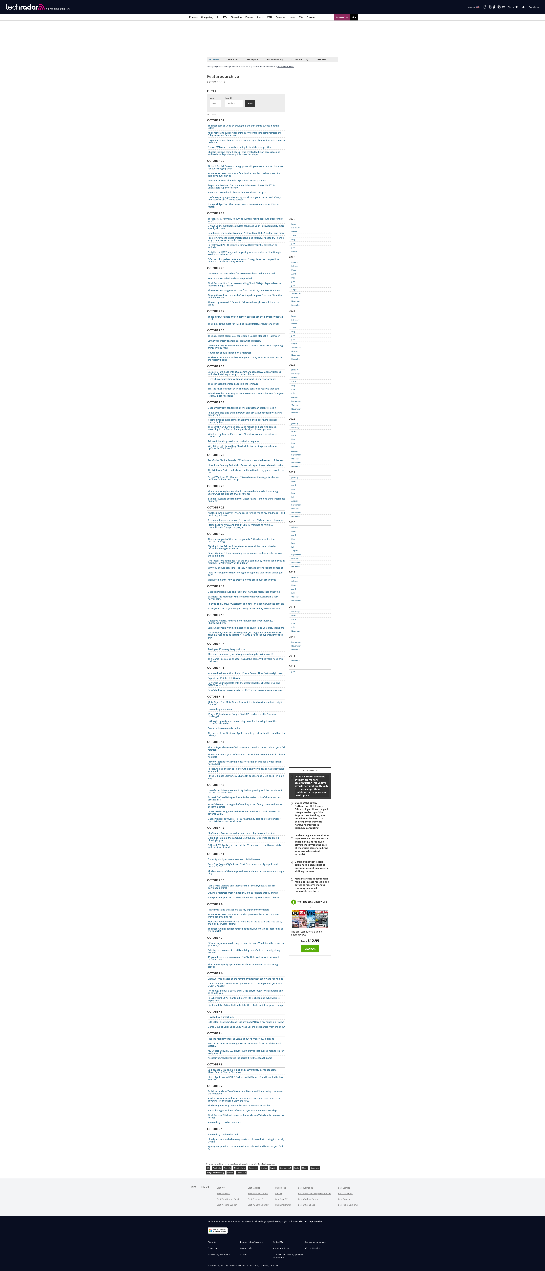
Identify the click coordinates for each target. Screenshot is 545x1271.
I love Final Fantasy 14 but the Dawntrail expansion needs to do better (245, 465)
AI (218, 17)
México (264, 1168)
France (230, 1172)
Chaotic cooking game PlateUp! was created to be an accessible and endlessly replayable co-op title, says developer (244, 153)
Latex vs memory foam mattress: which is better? (234, 340)
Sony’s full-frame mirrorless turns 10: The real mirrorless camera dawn (246, 690)
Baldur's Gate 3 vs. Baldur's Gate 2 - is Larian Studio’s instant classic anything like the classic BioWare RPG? (244, 1099)
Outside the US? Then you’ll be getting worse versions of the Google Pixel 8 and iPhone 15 (244, 253)
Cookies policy (246, 1248)
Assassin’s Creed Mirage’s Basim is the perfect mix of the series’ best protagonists (244, 798)
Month (228, 98)
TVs (225, 17)
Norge (304, 1168)
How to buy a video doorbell (223, 1134)
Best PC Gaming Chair (258, 1204)
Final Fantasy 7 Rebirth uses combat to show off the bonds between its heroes (246, 1116)
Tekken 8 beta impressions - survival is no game (233, 441)
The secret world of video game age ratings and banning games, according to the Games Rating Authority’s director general (242, 428)
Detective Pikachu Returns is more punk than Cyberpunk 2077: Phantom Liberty (241, 621)
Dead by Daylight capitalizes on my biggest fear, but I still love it (242, 407)
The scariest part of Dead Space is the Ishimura (233, 383)
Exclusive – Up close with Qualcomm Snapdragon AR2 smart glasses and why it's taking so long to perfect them (244, 373)
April (293, 235)
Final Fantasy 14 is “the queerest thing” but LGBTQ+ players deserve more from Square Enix (244, 284)
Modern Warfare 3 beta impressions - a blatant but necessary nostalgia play (246, 872)
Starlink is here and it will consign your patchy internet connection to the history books (245, 358)
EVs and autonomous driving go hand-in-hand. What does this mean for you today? (246, 944)
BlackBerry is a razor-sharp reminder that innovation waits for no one (245, 978)
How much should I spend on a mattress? (230, 352)
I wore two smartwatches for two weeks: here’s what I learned (241, 273)
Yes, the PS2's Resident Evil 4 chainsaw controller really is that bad (243, 388)
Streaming (236, 17)
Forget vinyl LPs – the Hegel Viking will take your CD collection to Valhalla (242, 246)
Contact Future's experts (251, 1242)
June (293, 243)
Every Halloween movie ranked (224, 728)
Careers (244, 1254)
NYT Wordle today (300, 59)
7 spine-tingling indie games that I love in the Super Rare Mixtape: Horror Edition (243, 421)
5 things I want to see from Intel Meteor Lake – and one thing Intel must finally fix (246, 500)
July (293, 247)
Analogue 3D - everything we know (226, 649)
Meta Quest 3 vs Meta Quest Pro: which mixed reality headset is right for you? (245, 703)
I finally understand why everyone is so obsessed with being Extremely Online (246, 1140)
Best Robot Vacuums (348, 1204)
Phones (193, 17)
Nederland (241, 1172)
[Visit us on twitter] (489, 7)
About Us (212, 1242)
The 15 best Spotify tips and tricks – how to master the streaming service (243, 965)
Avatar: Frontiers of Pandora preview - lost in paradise (237, 180)
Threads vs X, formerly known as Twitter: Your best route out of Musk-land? (246, 220)
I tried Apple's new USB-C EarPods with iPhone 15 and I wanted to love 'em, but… (246, 1078)
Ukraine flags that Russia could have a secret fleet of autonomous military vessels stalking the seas (311, 866)
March (294, 231)
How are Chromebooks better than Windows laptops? (237, 192)
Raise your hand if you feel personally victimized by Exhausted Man (244, 608)
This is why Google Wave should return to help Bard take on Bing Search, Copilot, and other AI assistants (243, 492)
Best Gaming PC (255, 1199)
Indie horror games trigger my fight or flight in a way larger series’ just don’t (245, 573)
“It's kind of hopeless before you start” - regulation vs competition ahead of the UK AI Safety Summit (243, 260)
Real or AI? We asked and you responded (230, 278)
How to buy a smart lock (221, 1017)
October (294, 297)
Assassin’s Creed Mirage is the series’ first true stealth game (240, 1057)
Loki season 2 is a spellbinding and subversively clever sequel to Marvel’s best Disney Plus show (242, 1071)
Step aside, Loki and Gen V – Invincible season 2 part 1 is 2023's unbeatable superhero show (241, 186)
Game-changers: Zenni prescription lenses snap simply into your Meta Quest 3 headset (245, 984)
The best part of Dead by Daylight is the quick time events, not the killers (243, 127)
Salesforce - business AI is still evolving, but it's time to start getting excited (244, 951)
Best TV (278, 1193)
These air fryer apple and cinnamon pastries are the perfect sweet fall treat (245, 318)
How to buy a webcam (220, 709)
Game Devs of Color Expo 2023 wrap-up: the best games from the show (246, 1026)
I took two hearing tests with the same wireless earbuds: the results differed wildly (244, 812)
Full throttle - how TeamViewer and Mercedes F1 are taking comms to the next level (245, 1092)
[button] (534, 7)
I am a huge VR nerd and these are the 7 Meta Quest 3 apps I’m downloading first (241, 886)
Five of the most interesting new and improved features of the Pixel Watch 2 (244, 1044)
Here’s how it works (285, 66)
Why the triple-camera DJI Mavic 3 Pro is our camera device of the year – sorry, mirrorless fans (246, 394)
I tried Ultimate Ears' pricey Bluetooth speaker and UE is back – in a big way (246, 777)
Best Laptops (254, 1187)
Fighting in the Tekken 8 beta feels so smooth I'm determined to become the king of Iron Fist (242, 547)
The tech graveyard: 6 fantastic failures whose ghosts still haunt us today (243, 303)
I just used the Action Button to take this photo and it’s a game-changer (246, 1005)
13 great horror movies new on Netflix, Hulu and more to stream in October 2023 (244, 958)
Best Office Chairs (306, 1204)
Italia (296, 1168)
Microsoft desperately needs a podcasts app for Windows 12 (240, 654)
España (273, 1168)
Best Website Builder (227, 1204)
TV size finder (231, 59)
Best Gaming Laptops (258, 1193)
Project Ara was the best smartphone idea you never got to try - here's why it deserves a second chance (246, 239)
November (296, 301)
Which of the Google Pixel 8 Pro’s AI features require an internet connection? (242, 435)
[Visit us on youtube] (494, 7)
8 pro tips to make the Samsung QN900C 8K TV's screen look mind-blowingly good (244, 839)
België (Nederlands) (215, 1172)
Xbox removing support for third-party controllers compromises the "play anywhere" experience (244, 134)
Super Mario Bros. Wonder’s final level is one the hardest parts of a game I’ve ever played (244, 174)
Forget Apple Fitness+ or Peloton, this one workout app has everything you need (246, 770)
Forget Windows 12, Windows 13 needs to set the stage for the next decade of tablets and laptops (244, 478)
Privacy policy (214, 1248)
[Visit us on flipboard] (499, 7)
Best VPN (321, 59)
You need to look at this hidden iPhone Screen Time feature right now (245, 673)
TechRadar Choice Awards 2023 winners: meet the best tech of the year (246, 460)
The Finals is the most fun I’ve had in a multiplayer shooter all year (243, 323)
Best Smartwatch (283, 1204)
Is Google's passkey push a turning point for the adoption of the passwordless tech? (242, 722)
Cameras (280, 17)
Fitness (249, 17)
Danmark (315, 1168)
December (295, 305)
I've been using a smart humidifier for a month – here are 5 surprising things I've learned (245, 346)
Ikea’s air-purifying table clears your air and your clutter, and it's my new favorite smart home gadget (244, 198)
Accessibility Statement (219, 1254)
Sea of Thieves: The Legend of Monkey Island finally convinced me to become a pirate (245, 805)
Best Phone (280, 1187)
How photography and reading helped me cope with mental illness (243, 897)
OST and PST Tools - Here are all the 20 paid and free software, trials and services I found (244, 846)
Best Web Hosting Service (229, 1199)
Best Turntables (305, 1187)
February (295, 227)
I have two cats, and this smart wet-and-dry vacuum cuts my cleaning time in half (245, 414)
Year (212, 98)
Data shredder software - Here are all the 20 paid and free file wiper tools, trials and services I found (244, 820)
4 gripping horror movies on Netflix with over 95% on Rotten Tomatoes (246, 520)
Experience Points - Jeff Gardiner (225, 678)
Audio (260, 17)
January (294, 224)
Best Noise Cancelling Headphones (314, 1193)
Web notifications (313, 1248)
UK (208, 1168)
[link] (312, 902)
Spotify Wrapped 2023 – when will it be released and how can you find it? (245, 1147)
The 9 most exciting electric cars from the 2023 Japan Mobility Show (244, 290)
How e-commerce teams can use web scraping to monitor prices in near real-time (246, 141)
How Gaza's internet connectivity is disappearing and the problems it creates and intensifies (245, 791)
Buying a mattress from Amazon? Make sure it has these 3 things (243, 892)
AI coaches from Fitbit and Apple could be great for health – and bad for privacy (246, 734)
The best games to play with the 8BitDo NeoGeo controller (239, 1105)
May (293, 239)
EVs (301, 17)
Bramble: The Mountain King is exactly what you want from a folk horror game (243, 597)
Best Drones (344, 1199)
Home (292, 17)
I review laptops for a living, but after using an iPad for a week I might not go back (245, 762)
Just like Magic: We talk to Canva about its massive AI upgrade (241, 1038)
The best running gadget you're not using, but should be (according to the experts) (245, 930)
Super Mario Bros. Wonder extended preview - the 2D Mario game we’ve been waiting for (243, 915)
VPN (269, 17)
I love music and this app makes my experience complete (238, 909)
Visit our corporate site (310, 1221)
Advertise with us (280, 1248)
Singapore (253, 1168)
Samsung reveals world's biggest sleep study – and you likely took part (246, 627)
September (296, 293)
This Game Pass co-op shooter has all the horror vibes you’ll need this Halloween (245, 660)
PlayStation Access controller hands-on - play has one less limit (241, 833)
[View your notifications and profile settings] (523, 7)
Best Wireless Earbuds (308, 1199)
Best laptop (252, 59)
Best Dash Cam (345, 1193)
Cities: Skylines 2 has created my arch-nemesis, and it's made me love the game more (245, 554)
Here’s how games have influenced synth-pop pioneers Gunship (242, 1110)
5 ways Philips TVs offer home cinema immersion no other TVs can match (243, 205)
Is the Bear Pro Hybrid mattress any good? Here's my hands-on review (246, 1022)
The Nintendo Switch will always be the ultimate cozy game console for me (246, 471)
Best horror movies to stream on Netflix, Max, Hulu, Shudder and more (246, 233)
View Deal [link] (310, 948)
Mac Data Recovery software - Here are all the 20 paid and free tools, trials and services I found (245, 922)
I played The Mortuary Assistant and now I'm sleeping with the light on (246, 603)
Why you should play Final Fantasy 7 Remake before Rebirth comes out (246, 567)
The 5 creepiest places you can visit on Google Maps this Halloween (244, 335)
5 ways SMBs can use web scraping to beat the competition (240, 147)
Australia (217, 1168)
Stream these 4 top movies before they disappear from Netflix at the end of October (245, 296)
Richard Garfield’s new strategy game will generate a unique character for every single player (245, 167)
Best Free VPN (223, 1193)
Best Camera (344, 1187)
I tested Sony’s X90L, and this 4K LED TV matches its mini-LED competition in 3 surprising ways (240, 526)
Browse (311, 17)
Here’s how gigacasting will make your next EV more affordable (242, 379)
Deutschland (285, 1168)
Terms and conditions (315, 1242)
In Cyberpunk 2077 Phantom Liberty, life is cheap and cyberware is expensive (244, 999)
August (294, 251)
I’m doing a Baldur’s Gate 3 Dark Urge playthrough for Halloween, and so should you (245, 992)
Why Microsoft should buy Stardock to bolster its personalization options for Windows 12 (243, 447)
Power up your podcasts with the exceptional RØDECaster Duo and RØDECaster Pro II (244, 684)
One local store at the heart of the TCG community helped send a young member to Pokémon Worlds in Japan (246, 561)
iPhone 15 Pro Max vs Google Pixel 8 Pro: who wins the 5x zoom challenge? (242, 715)
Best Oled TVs (281, 1199)
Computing (207, 17)
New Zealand (239, 1168)
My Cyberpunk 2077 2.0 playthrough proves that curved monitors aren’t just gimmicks (246, 1052)
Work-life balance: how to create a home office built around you (242, 579)
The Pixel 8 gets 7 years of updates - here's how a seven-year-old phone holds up (246, 755)
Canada (227, 1168)
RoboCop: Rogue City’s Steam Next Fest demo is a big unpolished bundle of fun (243, 865)
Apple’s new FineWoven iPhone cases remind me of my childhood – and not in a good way (246, 514)
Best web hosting (274, 59)
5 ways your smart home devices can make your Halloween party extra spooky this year (246, 227)
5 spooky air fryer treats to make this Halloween (234, 859)
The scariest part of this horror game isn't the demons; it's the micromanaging (241, 540)
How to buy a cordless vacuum (224, 1122)
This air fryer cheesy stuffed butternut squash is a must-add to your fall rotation (246, 748)
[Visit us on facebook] (485, 7)
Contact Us (277, 1242)
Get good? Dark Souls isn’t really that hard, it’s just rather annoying (244, 591)
